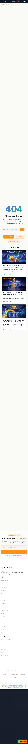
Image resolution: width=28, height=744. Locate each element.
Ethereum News (14, 241)
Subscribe (14, 552)
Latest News (4, 587)
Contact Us (3, 642)
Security (3, 632)
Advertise (23, 741)
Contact (3, 603)
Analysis (3, 593)
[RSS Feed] (2, 577)
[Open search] (21, 4)
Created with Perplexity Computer (14, 679)
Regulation (3, 619)
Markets (3, 590)
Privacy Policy (4, 652)
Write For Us (4, 649)
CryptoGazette (11, 670)
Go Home (9, 236)
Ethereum (3, 616)
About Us (3, 600)
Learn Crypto (4, 596)
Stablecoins (3, 626)
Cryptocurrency (4, 610)
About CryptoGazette (6, 639)
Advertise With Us (5, 646)
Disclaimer (3, 659)
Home (2, 584)
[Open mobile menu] (24, 4)
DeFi (2, 623)
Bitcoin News (20, 236)
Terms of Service (5, 655)
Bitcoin (2, 613)
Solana (2, 629)
